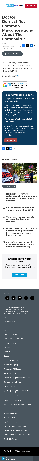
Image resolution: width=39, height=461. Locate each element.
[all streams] (36, 458)
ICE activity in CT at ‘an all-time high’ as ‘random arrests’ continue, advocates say (21, 244)
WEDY (22, 309)
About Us (7, 317)
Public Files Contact (10, 313)
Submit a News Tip (11, 360)
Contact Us (8, 352)
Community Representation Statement (18, 378)
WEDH (6, 309)
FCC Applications (10, 417)
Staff (6, 330)
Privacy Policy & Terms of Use (15, 400)
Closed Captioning (10, 413)
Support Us (8, 356)
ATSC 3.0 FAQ (21, 313)
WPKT (19, 311)
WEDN (11, 309)
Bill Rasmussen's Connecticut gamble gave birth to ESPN (20, 209)
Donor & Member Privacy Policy (15, 396)
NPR (19, 76)
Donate (32, 6)
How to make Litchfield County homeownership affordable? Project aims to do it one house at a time (21, 231)
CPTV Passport (9, 386)
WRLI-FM (25, 311)
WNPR (14, 311)
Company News (10, 321)
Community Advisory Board (14, 339)
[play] (3, 458)
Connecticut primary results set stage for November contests (20, 219)
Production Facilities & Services (15, 430)
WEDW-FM (7, 311)
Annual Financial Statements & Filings (17, 404)
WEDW (16, 309)
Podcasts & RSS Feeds (12, 369)
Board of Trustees (10, 334)
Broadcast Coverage (11, 409)
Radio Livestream (10, 373)
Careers (7, 347)
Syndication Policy (10, 422)
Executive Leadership (12, 326)
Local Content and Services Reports (17, 435)
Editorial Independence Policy (15, 426)
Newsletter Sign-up (11, 365)
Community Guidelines (12, 382)
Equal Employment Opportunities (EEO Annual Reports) (18, 391)
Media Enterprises (10, 343)
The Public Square (10, 439)
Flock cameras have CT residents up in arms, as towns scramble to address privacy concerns (21, 197)
